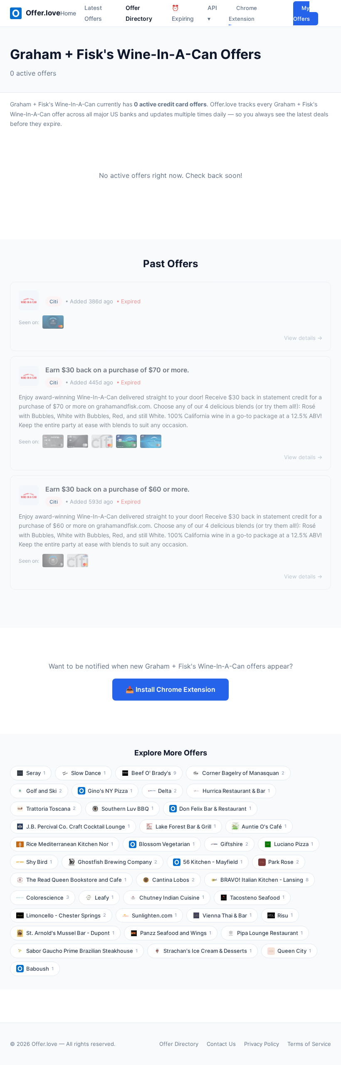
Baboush (40, 968)
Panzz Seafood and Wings (175, 933)
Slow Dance (88, 773)
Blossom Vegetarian (167, 844)
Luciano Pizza (293, 844)
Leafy (104, 897)
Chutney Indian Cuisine (171, 897)
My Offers (301, 13)
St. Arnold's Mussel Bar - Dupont (70, 933)
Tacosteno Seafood (257, 897)
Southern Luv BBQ (127, 808)
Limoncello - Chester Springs (66, 915)
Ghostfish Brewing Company (117, 861)
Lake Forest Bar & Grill (186, 826)
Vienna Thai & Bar (227, 915)
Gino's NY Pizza (110, 790)
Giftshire (234, 844)
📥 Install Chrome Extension (170, 689)
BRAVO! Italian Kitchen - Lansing (264, 879)
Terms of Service (309, 1043)
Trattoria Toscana (51, 808)
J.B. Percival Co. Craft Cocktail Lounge (78, 826)
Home (68, 13)
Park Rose (283, 861)
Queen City (294, 950)
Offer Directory (178, 1043)
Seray (35, 773)
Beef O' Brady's (153, 773)
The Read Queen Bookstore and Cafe (76, 879)
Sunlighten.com (154, 915)
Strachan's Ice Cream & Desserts (207, 950)
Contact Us (221, 1043)
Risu (285, 915)
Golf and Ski (44, 790)
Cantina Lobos (173, 879)
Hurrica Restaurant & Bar (236, 790)
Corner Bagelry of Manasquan (243, 773)
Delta (167, 790)
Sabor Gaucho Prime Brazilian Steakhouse (82, 950)
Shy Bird (39, 861)
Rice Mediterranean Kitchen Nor (69, 844)
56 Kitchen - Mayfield (212, 861)
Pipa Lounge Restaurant (270, 933)
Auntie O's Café (264, 826)
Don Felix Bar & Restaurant (215, 808)
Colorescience (47, 897)
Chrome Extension (243, 13)
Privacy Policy (261, 1043)
